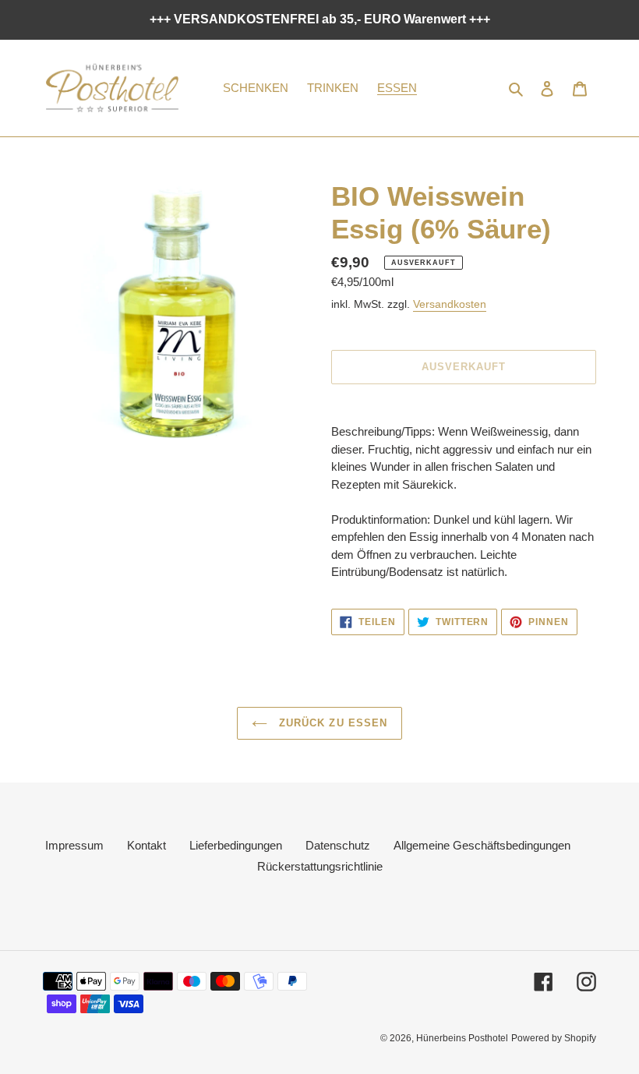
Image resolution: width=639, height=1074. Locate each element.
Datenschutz (337, 845)
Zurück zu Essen (331, 723)
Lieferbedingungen (235, 845)
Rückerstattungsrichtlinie (320, 866)
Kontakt (146, 845)
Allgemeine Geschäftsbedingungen (482, 845)
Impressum (74, 845)
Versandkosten (449, 304)
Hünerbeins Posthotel (462, 1038)
